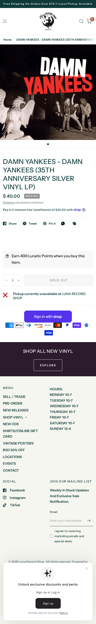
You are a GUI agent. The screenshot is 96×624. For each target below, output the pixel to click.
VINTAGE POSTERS (18, 443)
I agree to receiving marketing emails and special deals (69, 536)
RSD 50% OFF (14, 450)
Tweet (33, 223)
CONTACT (11, 470)
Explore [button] (48, 365)
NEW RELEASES (16, 410)
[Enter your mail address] (88, 520)
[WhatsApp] (64, 223)
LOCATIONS (12, 457)
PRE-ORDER (12, 403)
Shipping (8, 202)
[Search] (81, 21)
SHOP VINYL (13, 417)
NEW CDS (11, 424)
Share (13, 223)
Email (53, 512)
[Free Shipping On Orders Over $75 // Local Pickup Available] (48, 4)
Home (7, 39)
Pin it (52, 223)
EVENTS (9, 463)
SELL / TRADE (14, 397)
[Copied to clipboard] (75, 224)
